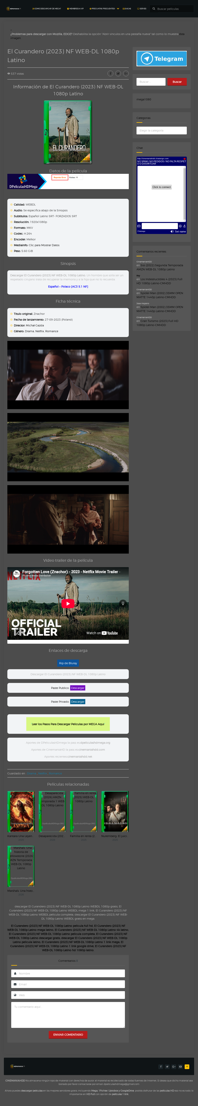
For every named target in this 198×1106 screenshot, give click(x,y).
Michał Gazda (35, 325)
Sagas (128, 9)
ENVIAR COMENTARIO (68, 1034)
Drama (29, 331)
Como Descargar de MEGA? (47, 9)
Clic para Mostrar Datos (44, 245)
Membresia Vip (76, 9)
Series (142, 9)
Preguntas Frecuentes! (103, 9)
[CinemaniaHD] (13, 5)
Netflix (39, 331)
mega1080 (144, 99)
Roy (138, 275)
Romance (51, 331)
